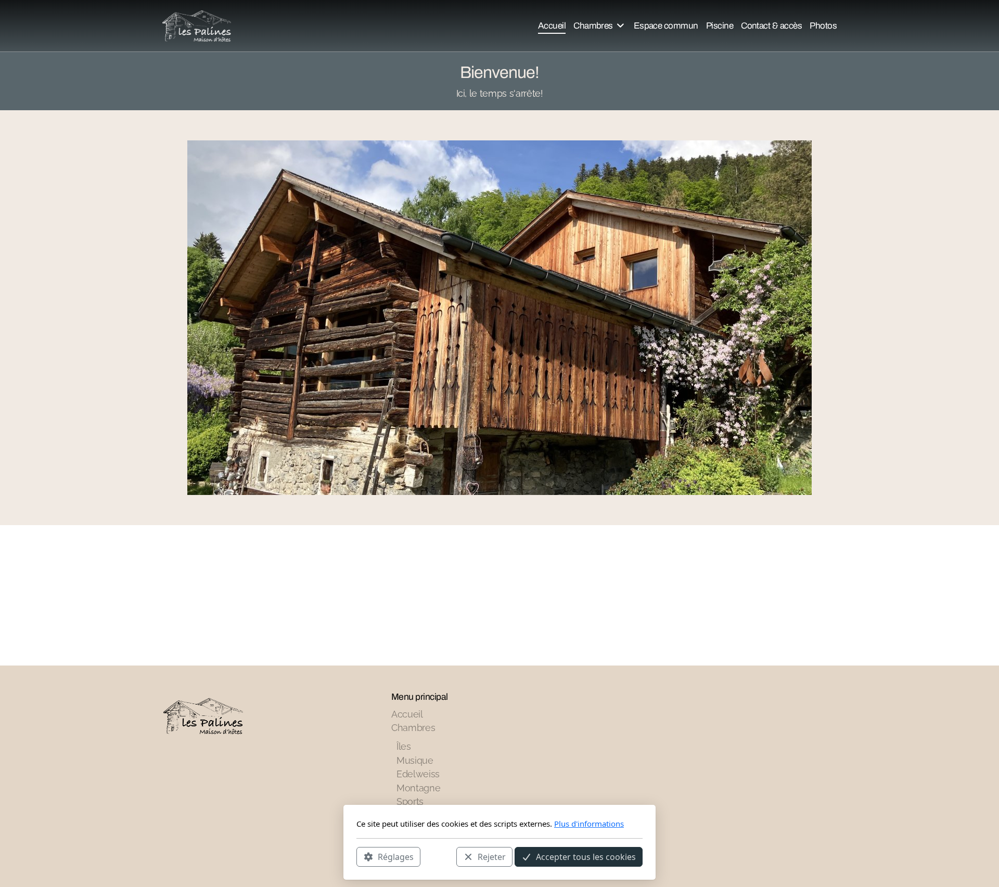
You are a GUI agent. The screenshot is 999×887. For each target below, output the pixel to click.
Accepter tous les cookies (586, 856)
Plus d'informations (589, 823)
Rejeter (492, 856)
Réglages (396, 856)
